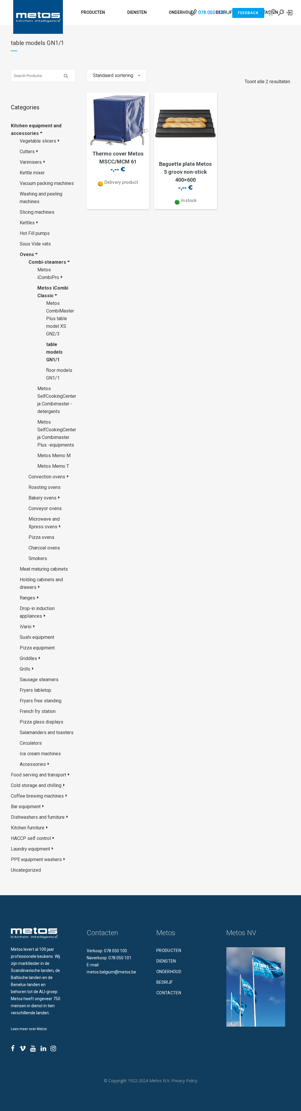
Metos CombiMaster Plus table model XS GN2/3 (60, 318)
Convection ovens (47, 477)
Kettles (27, 222)
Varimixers (31, 162)
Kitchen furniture (27, 828)
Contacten (168, 992)
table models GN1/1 (54, 352)
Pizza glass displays (41, 722)
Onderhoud (168, 971)
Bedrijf (164, 982)
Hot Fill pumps (35, 233)
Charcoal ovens (44, 548)
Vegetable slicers (38, 141)
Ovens (27, 254)
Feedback (248, 13)
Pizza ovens (41, 537)
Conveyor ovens (45, 508)
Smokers (38, 558)
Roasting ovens (45, 487)
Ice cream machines (40, 753)
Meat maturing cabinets (44, 569)
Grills (25, 669)
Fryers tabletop (35, 690)
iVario (25, 626)
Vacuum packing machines (47, 183)
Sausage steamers (39, 679)
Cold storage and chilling (36, 785)
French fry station (38, 711)
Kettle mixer (32, 173)
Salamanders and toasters (46, 732)
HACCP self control (31, 838)
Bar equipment (26, 806)
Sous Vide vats (35, 244)
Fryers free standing (40, 701)
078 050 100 (211, 12)
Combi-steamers (47, 262)
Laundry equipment (30, 849)
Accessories (33, 764)
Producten (168, 950)
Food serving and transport (38, 775)
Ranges (27, 598)
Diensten (166, 961)
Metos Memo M (54, 455)
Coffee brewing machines (37, 796)
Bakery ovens (42, 498)
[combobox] (116, 75)
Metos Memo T (53, 466)
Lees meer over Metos (29, 1029)
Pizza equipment (37, 648)
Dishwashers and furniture (38, 817)
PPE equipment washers (36, 859)
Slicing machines (37, 212)
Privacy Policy (184, 1080)
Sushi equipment (37, 637)
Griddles (28, 658)
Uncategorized (26, 870)
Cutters (27, 151)
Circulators (31, 743)
